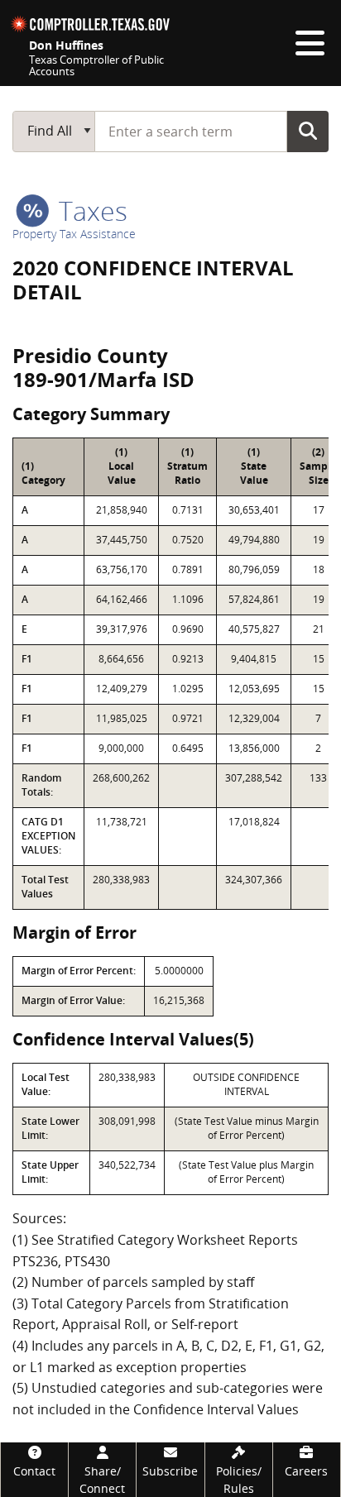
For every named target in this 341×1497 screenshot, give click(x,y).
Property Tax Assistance (74, 234)
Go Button (308, 131)
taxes (89, 210)
